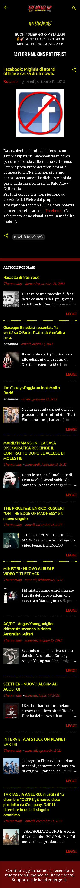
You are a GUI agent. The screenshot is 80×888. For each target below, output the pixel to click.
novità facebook (29, 237)
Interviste (40, 23)
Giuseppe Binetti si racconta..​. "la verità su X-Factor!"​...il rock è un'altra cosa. (34, 332)
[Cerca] (74, 8)
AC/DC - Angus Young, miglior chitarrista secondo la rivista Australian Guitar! (28, 629)
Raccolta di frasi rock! (21, 277)
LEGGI (71, 314)
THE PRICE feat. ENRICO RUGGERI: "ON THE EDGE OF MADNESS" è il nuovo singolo (33, 513)
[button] (74, 70)
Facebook (53, 211)
